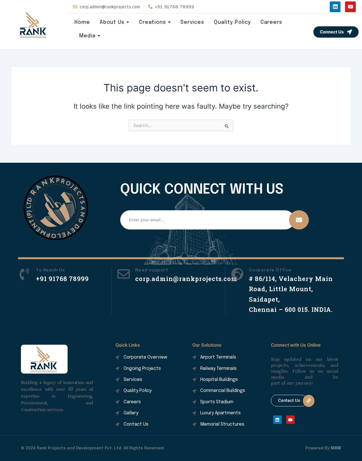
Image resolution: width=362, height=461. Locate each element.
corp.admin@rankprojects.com (186, 279)
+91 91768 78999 (62, 279)
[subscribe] (299, 220)
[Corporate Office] (237, 275)
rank (33, 25)
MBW (336, 448)
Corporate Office (270, 270)
